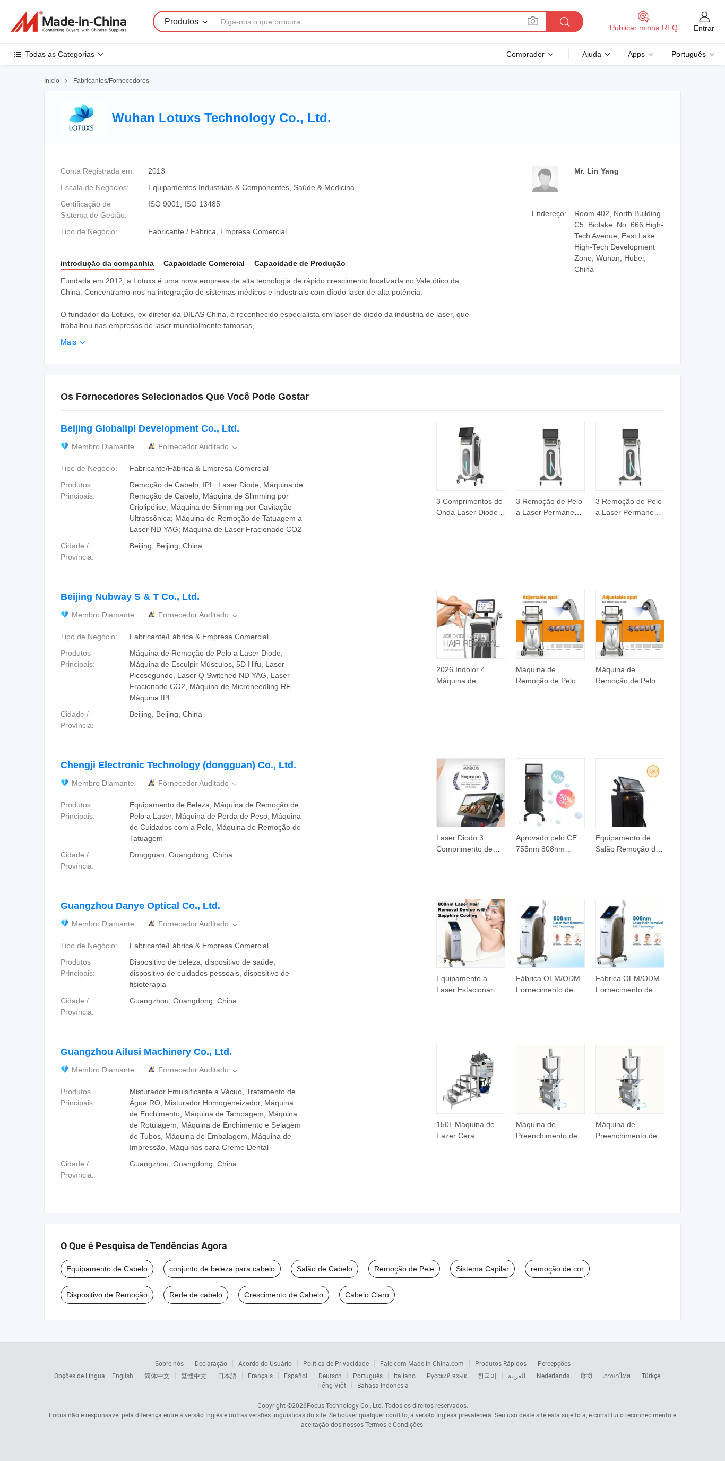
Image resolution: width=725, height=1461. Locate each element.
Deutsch (330, 1375)
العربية (516, 1375)
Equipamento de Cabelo (107, 1269)
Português (368, 1375)
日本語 (227, 1375)
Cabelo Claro (367, 1295)
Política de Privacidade (336, 1363)
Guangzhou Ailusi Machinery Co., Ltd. (146, 1051)
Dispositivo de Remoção (107, 1295)
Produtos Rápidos (501, 1363)
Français (260, 1375)
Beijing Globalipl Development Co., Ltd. (150, 428)
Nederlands (553, 1375)
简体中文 (157, 1375)
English (122, 1375)
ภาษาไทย (617, 1375)
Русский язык (447, 1375)
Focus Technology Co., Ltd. (345, 1405)
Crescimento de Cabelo (283, 1295)
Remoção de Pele (404, 1269)
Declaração (211, 1363)
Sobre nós (169, 1363)
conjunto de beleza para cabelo (222, 1269)
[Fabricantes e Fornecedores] (68, 22)
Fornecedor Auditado (198, 446)
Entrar (704, 28)
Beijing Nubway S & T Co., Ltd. (130, 596)
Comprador (525, 54)
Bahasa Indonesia (383, 1385)
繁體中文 (193, 1375)
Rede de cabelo (195, 1295)
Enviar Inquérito (471, 506)
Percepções (554, 1363)
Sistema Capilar (482, 1269)
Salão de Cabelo (324, 1269)
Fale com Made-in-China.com (422, 1363)
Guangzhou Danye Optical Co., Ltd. (140, 905)
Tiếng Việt (331, 1385)
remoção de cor (557, 1269)
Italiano (405, 1375)
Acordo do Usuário (265, 1363)
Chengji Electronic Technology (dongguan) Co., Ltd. (178, 765)
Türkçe (651, 1375)
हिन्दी (586, 1375)
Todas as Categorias (59, 54)
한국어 (487, 1375)
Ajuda (591, 54)
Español (295, 1375)
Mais (74, 342)
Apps (636, 54)
